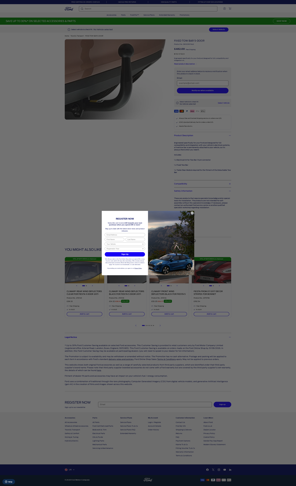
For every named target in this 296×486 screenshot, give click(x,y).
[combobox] (124, 244)
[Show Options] (143, 244)
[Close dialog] (192, 213)
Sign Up (124, 254)
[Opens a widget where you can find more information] (8, 482)
